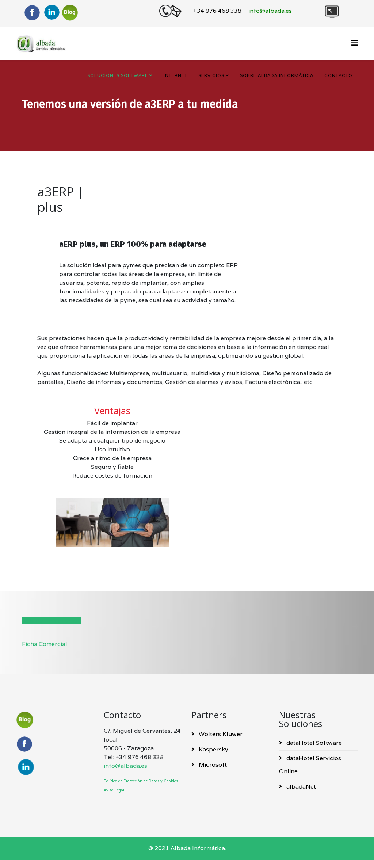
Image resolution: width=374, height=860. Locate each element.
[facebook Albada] (55, 744)
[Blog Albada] (71, 12)
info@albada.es (125, 766)
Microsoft (212, 764)
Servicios (211, 75)
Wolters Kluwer (220, 734)
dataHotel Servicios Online (310, 764)
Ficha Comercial (44, 644)
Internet (175, 75)
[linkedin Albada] (51, 12)
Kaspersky (212, 749)
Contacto (338, 75)
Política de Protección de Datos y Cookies (141, 780)
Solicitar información (51, 620)
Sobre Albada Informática (276, 75)
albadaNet (300, 786)
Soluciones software (117, 75)
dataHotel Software (313, 743)
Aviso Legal (114, 790)
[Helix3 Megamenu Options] (354, 43)
